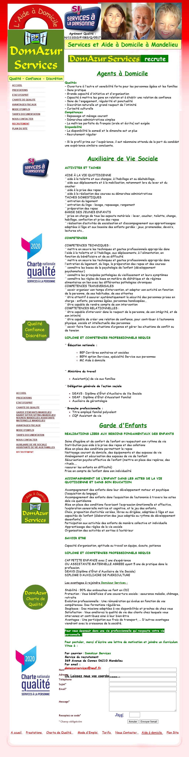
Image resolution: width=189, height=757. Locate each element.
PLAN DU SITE (20, 128)
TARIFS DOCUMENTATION (26, 114)
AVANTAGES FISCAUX (24, 104)
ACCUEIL (17, 85)
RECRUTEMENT (20, 123)
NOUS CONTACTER (22, 118)
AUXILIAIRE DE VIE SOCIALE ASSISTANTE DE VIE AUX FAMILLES (35, 446)
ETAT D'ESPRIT (20, 94)
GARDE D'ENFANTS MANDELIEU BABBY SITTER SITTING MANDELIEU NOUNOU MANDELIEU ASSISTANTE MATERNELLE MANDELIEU (36, 416)
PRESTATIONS (20, 90)
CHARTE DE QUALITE (23, 99)
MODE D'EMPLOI (21, 109)
